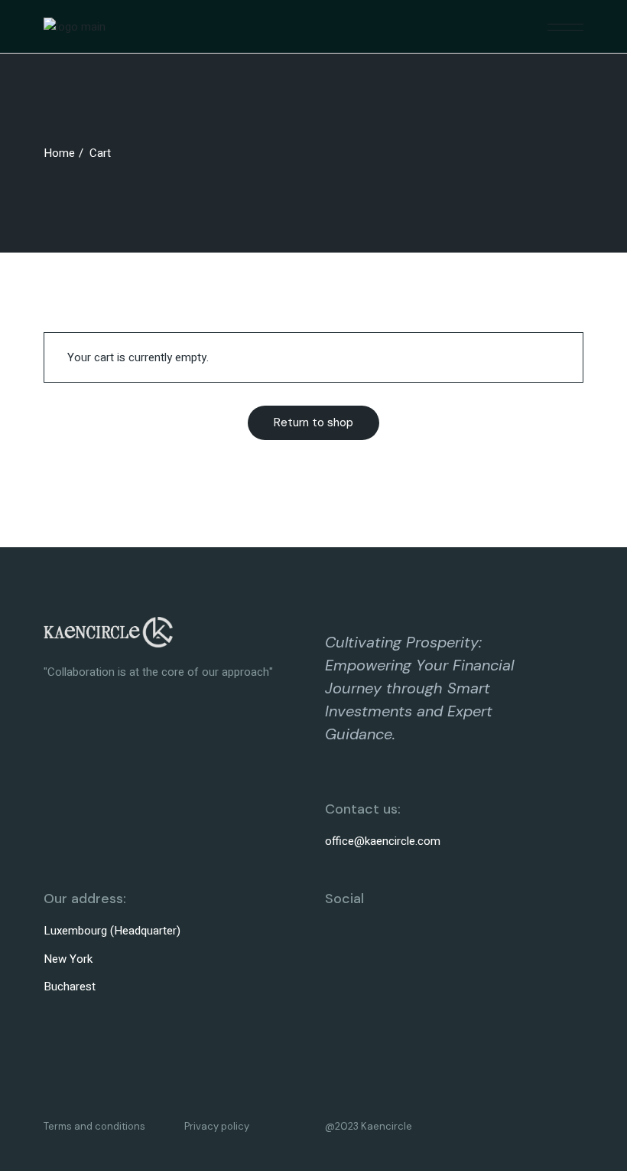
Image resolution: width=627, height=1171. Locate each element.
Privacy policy (216, 1126)
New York (68, 959)
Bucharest (70, 986)
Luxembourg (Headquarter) (112, 930)
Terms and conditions (94, 1126)
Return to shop (313, 422)
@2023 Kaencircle (368, 1126)
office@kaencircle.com (382, 841)
